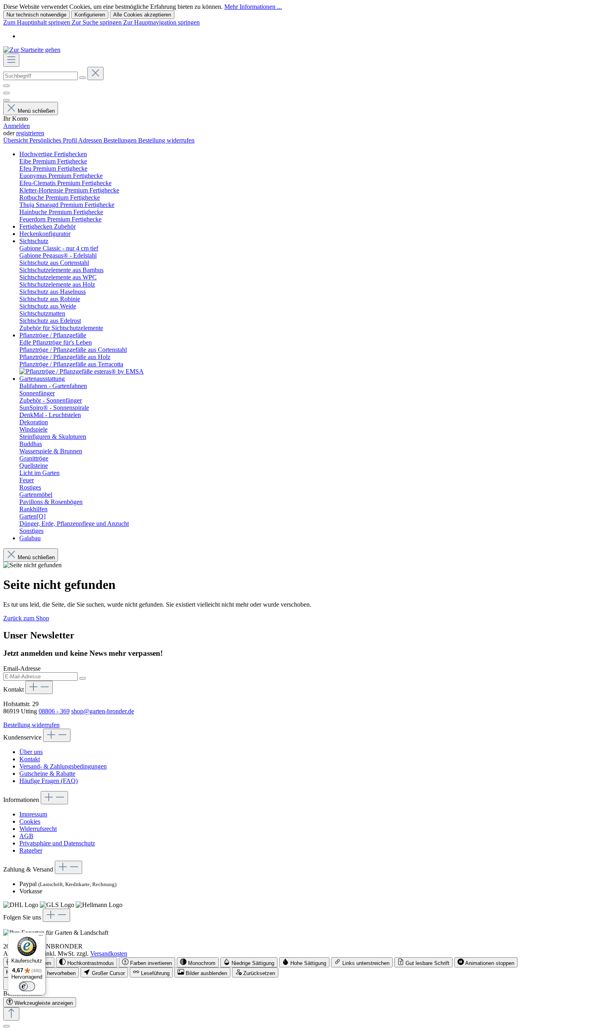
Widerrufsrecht (38, 828)
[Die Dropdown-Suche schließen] (95, 73)
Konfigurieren (90, 15)
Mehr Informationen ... (253, 6)
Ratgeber (30, 850)
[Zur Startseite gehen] (31, 49)
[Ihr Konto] (6, 100)
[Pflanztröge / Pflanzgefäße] (81, 371)
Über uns (31, 751)
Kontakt (29, 759)
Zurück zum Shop (26, 618)
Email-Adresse (22, 668)
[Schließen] (6, 1026)
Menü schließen (36, 111)
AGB (26, 836)
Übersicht (16, 140)
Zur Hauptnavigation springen (161, 22)
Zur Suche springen (97, 22)
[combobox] (40, 76)
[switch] (86, 962)
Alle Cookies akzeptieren (142, 15)
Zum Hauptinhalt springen (37, 22)
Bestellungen (120, 140)
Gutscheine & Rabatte (47, 773)
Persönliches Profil (53, 140)
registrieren (30, 133)
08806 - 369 (54, 711)
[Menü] (11, 60)
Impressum (33, 814)
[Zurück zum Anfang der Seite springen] (11, 1014)
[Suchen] (82, 77)
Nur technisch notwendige (36, 15)
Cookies (29, 821)
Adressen (90, 140)
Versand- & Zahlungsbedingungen (63, 766)
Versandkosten (108, 953)
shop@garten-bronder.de (102, 711)
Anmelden (16, 125)
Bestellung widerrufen (166, 140)
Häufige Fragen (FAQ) (48, 780)
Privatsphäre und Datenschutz (57, 843)
